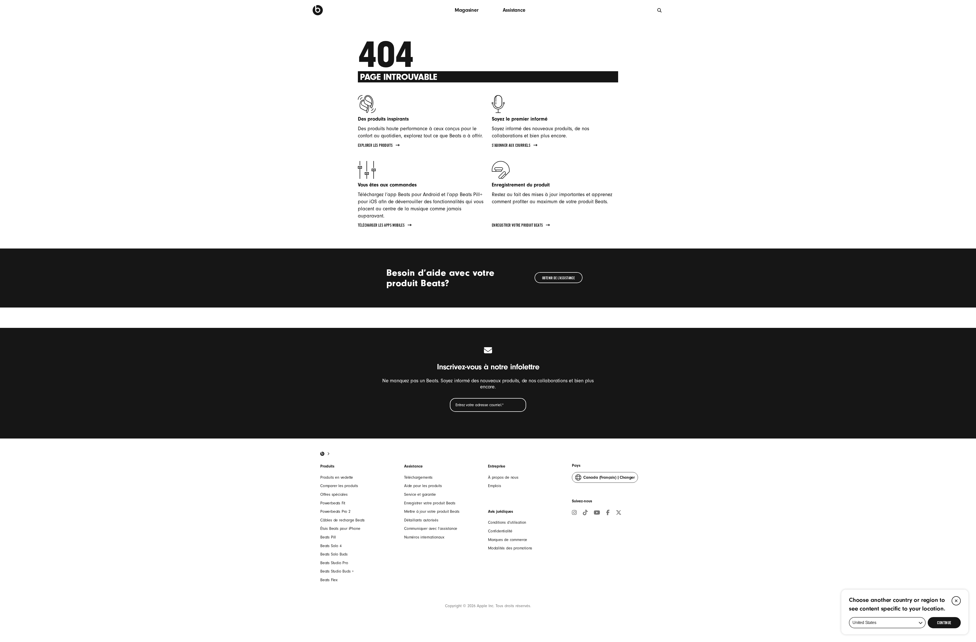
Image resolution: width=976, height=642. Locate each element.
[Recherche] (318, 10)
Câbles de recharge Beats (342, 520)
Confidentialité (500, 531)
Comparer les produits (339, 486)
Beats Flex (329, 580)
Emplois (494, 486)
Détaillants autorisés (421, 520)
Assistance (514, 10)
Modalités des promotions (510, 548)
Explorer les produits (375, 146)
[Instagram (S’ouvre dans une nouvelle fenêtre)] (574, 513)
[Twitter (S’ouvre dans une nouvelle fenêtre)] (618, 513)
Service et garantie (420, 494)
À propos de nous (503, 477)
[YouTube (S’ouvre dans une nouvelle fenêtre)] (597, 513)
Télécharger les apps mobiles (381, 226)
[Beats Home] (322, 454)
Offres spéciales (334, 494)
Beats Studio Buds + (337, 571)
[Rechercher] (659, 10)
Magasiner (466, 10)
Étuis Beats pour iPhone (340, 528)
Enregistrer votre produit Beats (517, 226)
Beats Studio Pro (334, 563)
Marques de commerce (507, 539)
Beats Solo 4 (331, 546)
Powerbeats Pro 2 (335, 511)
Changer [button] (609, 479)
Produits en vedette (336, 477)
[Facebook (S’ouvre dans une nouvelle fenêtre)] (608, 513)
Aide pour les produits (423, 486)
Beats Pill (328, 537)
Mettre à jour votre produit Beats (431, 511)
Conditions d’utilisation (507, 522)
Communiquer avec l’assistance (430, 528)
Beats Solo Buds (334, 554)
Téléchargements (418, 477)
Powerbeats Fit (332, 503)
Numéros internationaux (424, 537)
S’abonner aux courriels (511, 146)
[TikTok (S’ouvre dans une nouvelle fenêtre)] (585, 513)
